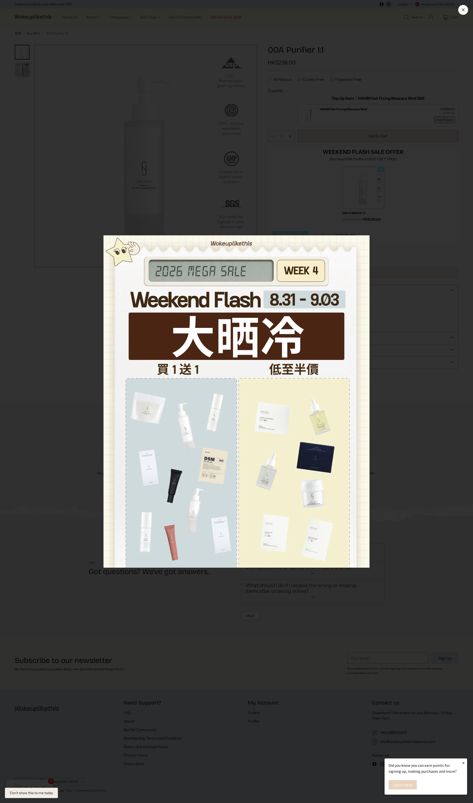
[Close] (463, 10)
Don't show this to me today (31, 793)
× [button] (463, 763)
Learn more (402, 784)
